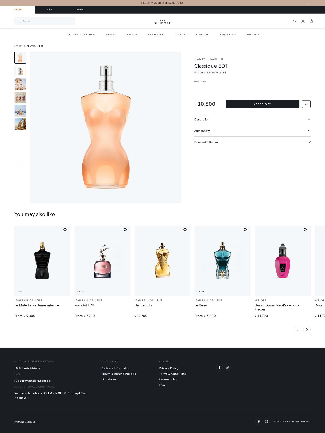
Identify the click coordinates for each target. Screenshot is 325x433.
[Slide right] (308, 3)
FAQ (162, 384)
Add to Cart (262, 104)
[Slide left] (17, 3)
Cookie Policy (168, 379)
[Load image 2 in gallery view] (20, 71)
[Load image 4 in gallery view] (20, 97)
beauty (18, 46)
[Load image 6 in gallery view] (20, 124)
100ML (203, 81)
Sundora (286, 421)
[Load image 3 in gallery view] (20, 84)
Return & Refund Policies (118, 373)
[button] (297, 329)
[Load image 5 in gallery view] (20, 111)
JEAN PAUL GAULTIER (208, 59)
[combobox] (48, 21)
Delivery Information (115, 368)
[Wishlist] (295, 21)
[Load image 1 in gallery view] (20, 57)
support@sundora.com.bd (32, 380)
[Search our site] (19, 21)
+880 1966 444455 (27, 368)
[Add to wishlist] (65, 230)
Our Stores (108, 379)
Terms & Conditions (172, 373)
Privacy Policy (168, 368)
